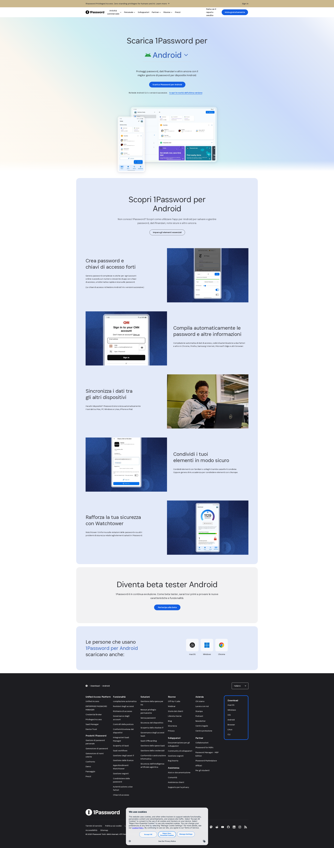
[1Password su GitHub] (228, 827)
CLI (229, 734)
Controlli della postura (123, 724)
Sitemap (104, 830)
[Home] (87, 686)
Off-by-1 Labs (174, 701)
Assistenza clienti (176, 782)
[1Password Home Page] (95, 12)
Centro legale (201, 725)
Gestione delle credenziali (153, 750)
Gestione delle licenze (123, 760)
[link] (235, 12)
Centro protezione (203, 730)
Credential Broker (94, 714)
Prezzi (88, 776)
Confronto (90, 761)
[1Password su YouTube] (222, 827)
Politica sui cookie (113, 825)
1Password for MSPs (204, 747)
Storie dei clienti (175, 711)
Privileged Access (94, 719)
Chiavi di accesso (121, 795)
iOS (229, 714)
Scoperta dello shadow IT (152, 727)
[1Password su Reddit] (217, 827)
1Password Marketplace (206, 760)
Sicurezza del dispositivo (152, 722)
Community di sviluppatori (180, 750)
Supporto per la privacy (178, 787)
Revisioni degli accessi (123, 706)
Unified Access (92, 701)
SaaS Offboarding (149, 740)
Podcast (199, 716)
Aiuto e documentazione (179, 772)
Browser (231, 724)
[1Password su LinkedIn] (234, 827)
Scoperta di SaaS (121, 745)
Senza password (148, 717)
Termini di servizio (94, 825)
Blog (170, 721)
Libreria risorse (174, 716)
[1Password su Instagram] (239, 827)
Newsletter (200, 721)
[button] (167, 55)
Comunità (172, 777)
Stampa (199, 711)
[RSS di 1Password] (245, 827)
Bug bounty (173, 760)
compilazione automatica (124, 701)
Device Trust (91, 729)
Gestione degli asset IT (123, 755)
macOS (231, 705)
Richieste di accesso (122, 711)
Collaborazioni (201, 742)
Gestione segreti (121, 773)
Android (106, 685)
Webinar (171, 706)
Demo (88, 766)
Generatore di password (97, 748)
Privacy (171, 730)
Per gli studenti (202, 770)
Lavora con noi (202, 706)
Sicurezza (172, 725)
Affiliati (198, 765)
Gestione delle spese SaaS (153, 745)
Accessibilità (91, 830)
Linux (230, 729)
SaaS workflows (120, 750)
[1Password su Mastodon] (211, 827)
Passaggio (90, 771)
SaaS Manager (92, 724)
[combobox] (167, 55)
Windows (232, 710)
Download (95, 685)
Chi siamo (199, 701)
